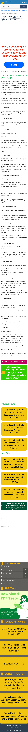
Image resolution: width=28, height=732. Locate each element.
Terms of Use (17, 725)
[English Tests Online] (6, 2)
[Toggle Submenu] (25, 570)
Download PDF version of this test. (14, 362)
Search (23, 6)
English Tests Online (16, 730)
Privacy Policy (14, 727)
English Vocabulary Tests (9, 10)
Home (2, 10)
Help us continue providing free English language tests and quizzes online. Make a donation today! (16, 372)
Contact (10, 725)
